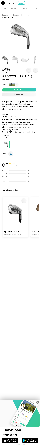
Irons (27, 15)
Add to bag (20, 94)
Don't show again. (20, 444)
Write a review (19, 90)
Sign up (21, 3)
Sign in (11, 3)
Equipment (5, 15)
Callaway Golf (17, 15)
